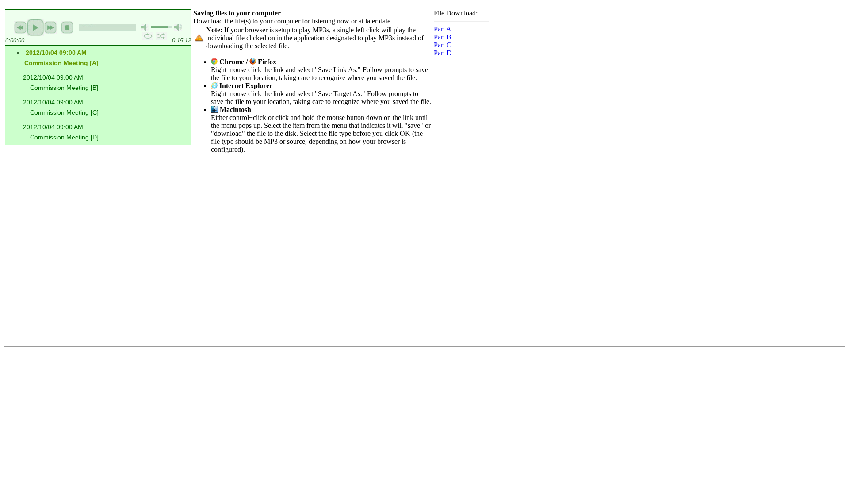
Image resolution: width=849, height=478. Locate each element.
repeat (147, 36)
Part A (442, 29)
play (35, 27)
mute (145, 27)
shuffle (161, 36)
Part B (442, 37)
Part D (443, 53)
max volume (178, 27)
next (50, 27)
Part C (442, 45)
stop (67, 27)
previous (20, 27)
